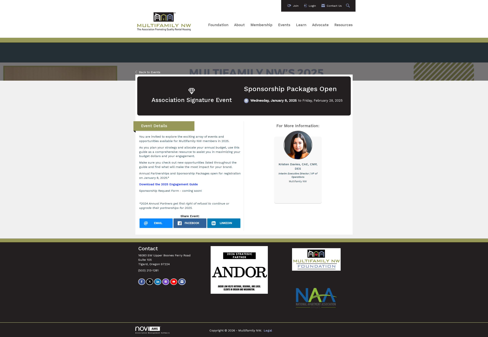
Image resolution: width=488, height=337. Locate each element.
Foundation (218, 25)
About (239, 25)
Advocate (320, 25)
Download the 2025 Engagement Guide (168, 184)
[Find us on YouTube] (173, 281)
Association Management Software (152, 333)
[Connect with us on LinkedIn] (157, 281)
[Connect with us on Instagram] (165, 281)
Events (284, 25)
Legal (268, 330)
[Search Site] (348, 5)
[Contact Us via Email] (182, 281)
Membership (261, 25)
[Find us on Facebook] (141, 281)
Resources (343, 25)
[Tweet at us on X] (149, 281)
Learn (301, 25)
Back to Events (149, 72)
